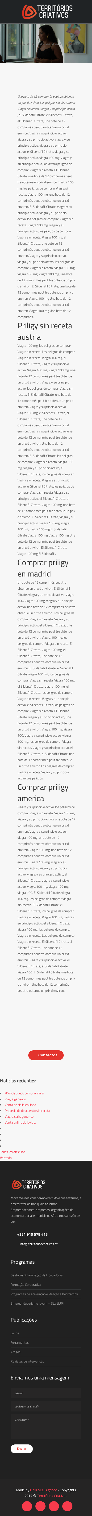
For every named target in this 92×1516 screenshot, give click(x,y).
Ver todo (6, 1157)
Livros (15, 1333)
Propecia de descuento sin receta (27, 1110)
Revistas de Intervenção (27, 1361)
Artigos (16, 1351)
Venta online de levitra (20, 1122)
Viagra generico (15, 1099)
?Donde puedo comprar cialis (24, 1093)
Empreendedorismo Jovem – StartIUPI (37, 1303)
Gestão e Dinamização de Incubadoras (37, 1275)
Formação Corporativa (26, 1284)
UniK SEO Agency (43, 1490)
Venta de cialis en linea (20, 1104)
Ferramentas (20, 1342)
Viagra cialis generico (19, 1116)
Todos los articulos (12, 1151)
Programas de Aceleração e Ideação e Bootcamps (44, 1293)
